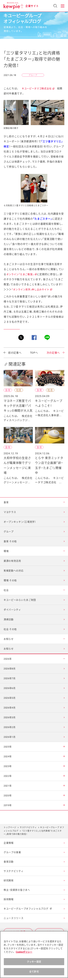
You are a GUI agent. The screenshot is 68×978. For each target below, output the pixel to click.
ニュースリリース (14, 918)
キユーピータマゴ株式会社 (38, 88)
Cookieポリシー (24, 952)
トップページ (10, 827)
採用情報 (9, 899)
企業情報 (9, 843)
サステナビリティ (28, 827)
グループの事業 (12, 852)
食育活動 (9, 861)
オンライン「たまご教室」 (21, 274)
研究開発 (9, 880)
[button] (62, 6)
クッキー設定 (34, 961)
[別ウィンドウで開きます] (21, 337)
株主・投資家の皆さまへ (17, 890)
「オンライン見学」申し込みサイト (32, 289)
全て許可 (34, 971)
